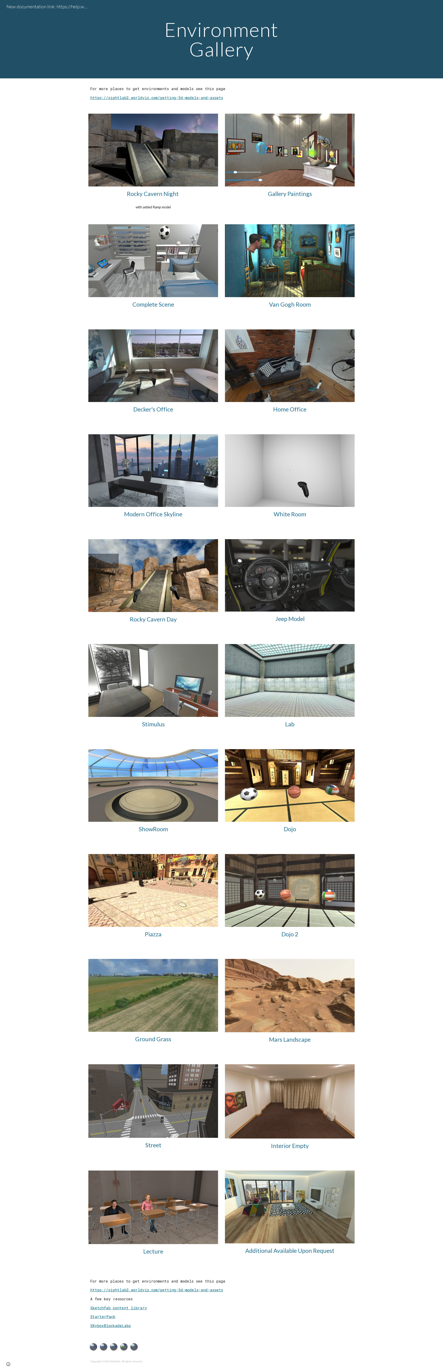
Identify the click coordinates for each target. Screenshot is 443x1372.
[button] (8, 1364)
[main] (221, 39)
